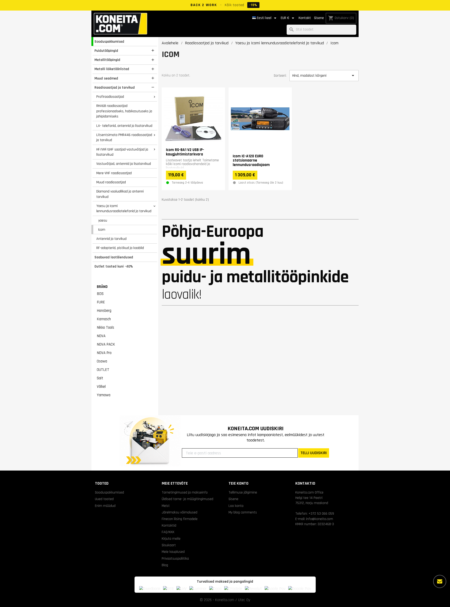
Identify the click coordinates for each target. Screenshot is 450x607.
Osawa (102, 361)
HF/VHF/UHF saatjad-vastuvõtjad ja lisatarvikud (122, 152)
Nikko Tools (105, 327)
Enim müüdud (105, 505)
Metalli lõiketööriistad (111, 69)
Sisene (319, 17)
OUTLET (103, 369)
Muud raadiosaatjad (111, 182)
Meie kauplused (173, 551)
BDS (100, 293)
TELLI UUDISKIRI (313, 453)
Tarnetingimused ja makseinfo (185, 492)
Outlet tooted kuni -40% (113, 266)
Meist (166, 505)
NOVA (101, 336)
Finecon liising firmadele (180, 519)
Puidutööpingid (106, 50)
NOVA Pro (104, 352)
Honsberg (104, 310)
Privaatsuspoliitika (175, 558)
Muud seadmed (106, 78)
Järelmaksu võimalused (179, 512)
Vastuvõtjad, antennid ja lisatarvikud (123, 163)
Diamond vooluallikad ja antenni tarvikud (120, 194)
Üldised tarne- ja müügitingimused (187, 499)
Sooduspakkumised (109, 41)
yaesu (102, 220)
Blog (165, 565)
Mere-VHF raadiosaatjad (114, 173)
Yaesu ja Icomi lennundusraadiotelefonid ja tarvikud (123, 209)
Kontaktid (169, 525)
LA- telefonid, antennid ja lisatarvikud (124, 125)
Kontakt (305, 17)
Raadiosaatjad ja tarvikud (114, 87)
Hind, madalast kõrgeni (324, 75)
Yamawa (103, 395)
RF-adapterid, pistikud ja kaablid (120, 247)
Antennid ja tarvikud (111, 238)
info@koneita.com (319, 519)
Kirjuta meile (171, 538)
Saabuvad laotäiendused (113, 257)
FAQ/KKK (168, 532)
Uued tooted (104, 499)
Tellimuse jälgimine (243, 492)
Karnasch (104, 319)
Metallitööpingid (107, 59)
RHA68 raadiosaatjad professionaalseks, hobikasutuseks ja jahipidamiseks (124, 111)
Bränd (102, 286)
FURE (101, 302)
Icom (101, 229)
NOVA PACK (106, 344)
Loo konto (236, 505)
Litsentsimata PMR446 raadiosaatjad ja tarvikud (124, 137)
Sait (100, 378)
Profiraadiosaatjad (110, 96)
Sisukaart (169, 545)
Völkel (101, 386)
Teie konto (238, 483)
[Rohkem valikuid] (439, 581)
